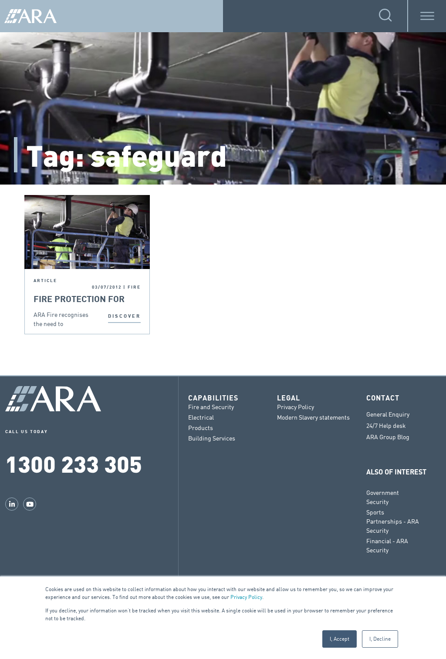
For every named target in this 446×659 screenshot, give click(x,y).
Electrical (201, 417)
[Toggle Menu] (427, 16)
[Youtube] (29, 504)
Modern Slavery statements (313, 417)
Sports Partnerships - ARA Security (392, 521)
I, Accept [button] (339, 638)
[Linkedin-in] (11, 504)
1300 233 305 (73, 463)
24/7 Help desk (386, 426)
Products (200, 427)
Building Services (211, 438)
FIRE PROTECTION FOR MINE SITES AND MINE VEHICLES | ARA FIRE (79, 300)
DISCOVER (124, 316)
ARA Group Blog (387, 437)
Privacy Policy (246, 597)
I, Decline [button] (380, 638)
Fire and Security (211, 406)
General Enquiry (387, 414)
